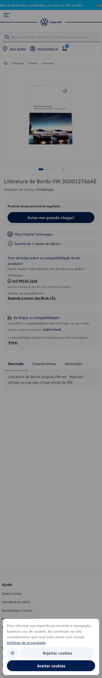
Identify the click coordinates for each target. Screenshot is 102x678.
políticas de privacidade (26, 642)
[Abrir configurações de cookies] (12, 652)
